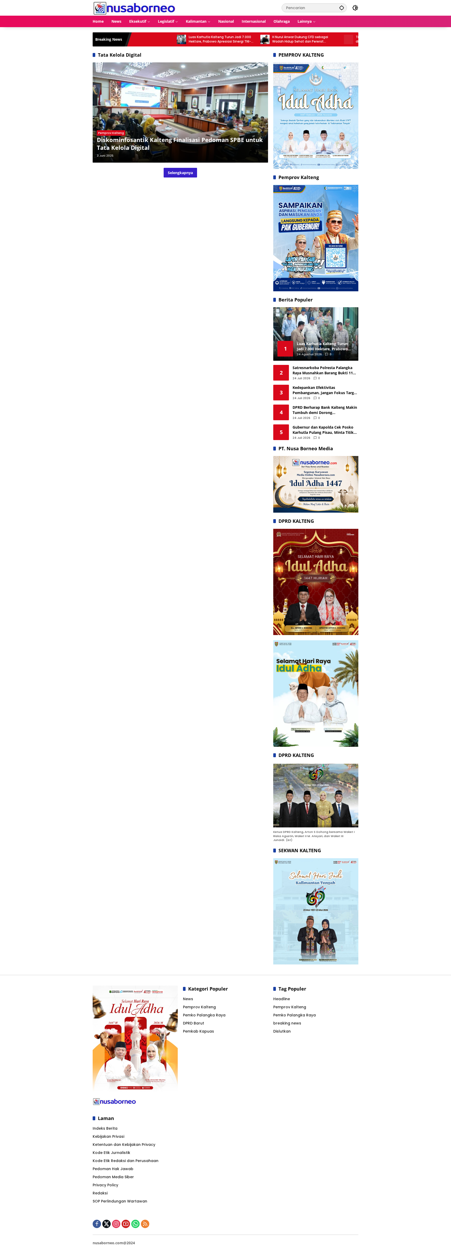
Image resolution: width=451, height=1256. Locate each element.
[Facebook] (97, 1224)
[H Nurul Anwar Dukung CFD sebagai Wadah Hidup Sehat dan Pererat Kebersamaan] (220, 39)
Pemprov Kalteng (111, 133)
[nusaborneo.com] (134, 7)
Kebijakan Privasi (108, 1136)
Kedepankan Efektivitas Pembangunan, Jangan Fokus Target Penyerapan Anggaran (325, 390)
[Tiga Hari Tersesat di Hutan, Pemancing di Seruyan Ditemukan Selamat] (303, 39)
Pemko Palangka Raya (204, 1015)
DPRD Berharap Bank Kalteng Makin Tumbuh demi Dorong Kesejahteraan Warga (325, 410)
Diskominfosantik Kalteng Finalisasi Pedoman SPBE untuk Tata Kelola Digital (180, 144)
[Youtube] (126, 1224)
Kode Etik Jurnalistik (111, 1152)
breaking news (287, 1023)
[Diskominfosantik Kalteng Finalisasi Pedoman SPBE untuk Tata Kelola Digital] (180, 112)
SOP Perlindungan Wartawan (120, 1201)
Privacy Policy (105, 1185)
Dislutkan (282, 1031)
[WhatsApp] (135, 1224)
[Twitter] (106, 1224)
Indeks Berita (105, 1128)
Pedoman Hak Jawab (113, 1168)
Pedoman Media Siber (113, 1177)
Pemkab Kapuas (198, 1031)
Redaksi (100, 1193)
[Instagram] (116, 1224)
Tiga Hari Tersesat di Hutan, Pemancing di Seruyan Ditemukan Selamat (343, 39)
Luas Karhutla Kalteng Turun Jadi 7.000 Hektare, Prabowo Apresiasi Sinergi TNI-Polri (175, 39)
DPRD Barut (193, 1023)
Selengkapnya (180, 172)
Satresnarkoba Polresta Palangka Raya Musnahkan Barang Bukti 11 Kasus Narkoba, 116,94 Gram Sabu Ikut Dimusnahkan (323, 370)
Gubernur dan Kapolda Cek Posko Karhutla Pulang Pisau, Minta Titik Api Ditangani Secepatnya (323, 430)
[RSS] (145, 1224)
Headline (281, 999)
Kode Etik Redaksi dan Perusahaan (125, 1160)
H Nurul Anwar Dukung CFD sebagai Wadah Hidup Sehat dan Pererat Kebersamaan (255, 39)
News (188, 999)
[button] (341, 7)
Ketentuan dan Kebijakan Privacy (124, 1144)
